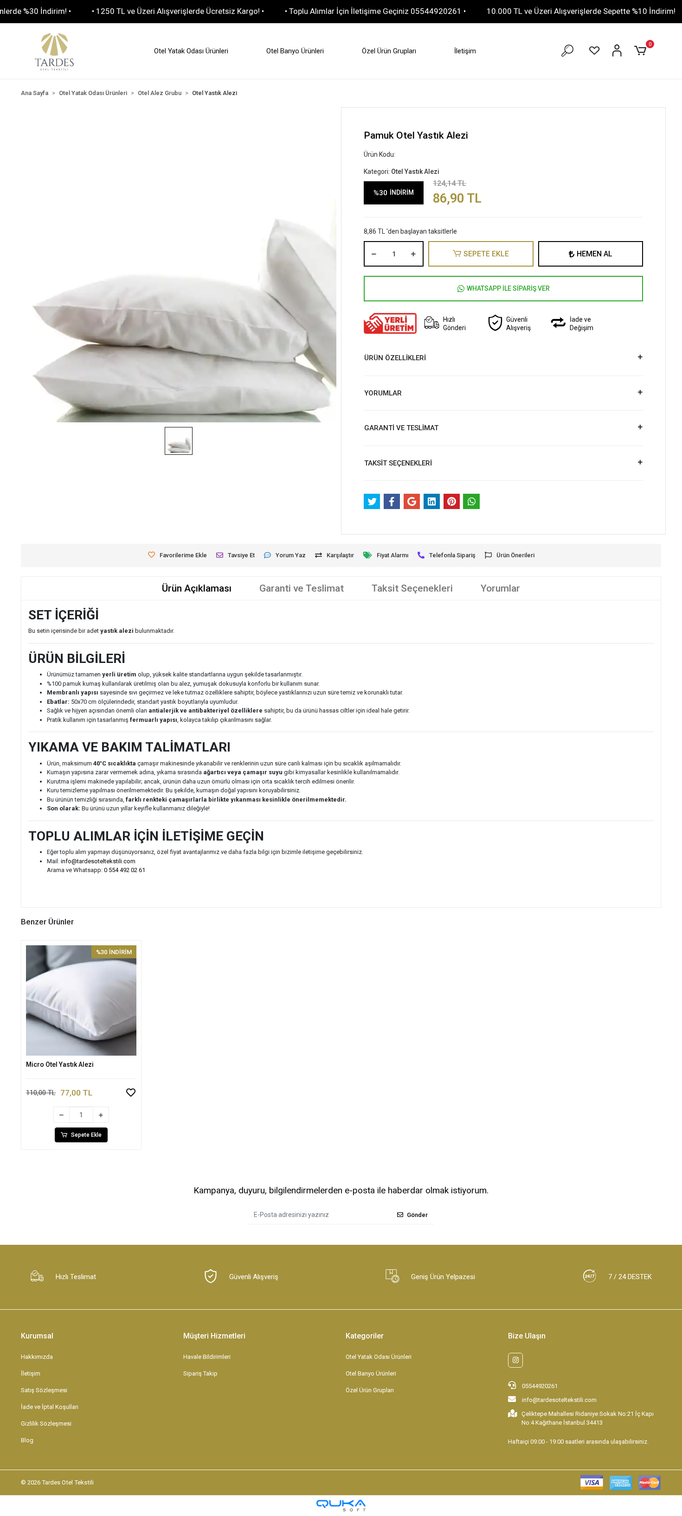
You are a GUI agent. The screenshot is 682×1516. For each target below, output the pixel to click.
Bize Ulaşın (527, 1335)
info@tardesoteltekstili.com (98, 861)
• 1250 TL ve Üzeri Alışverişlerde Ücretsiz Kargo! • (178, 11)
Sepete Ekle (86, 1135)
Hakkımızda (37, 1356)
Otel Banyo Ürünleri (295, 51)
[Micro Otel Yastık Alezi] (81, 1000)
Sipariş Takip (200, 1373)
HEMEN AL (594, 253)
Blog (27, 1440)
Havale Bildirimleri (207, 1356)
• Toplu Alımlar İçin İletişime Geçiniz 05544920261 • (375, 11)
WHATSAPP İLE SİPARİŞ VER (508, 288)
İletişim (465, 51)
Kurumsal (37, 1335)
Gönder (417, 1214)
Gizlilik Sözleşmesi (46, 1423)
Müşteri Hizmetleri (214, 1335)
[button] (642, 51)
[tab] (197, 589)
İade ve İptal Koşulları (49, 1406)
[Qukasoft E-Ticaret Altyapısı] (341, 1505)
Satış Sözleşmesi (44, 1390)
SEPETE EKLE (486, 253)
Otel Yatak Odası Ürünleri (191, 51)
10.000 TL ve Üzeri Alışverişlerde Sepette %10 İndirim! (581, 11)
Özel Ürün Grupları (389, 51)
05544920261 (539, 1385)
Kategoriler (365, 1335)
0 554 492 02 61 (124, 869)
